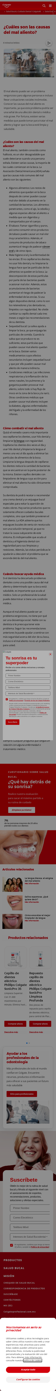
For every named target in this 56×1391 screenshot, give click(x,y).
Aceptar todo (28, 1370)
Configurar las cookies (28, 1380)
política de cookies (32, 1360)
